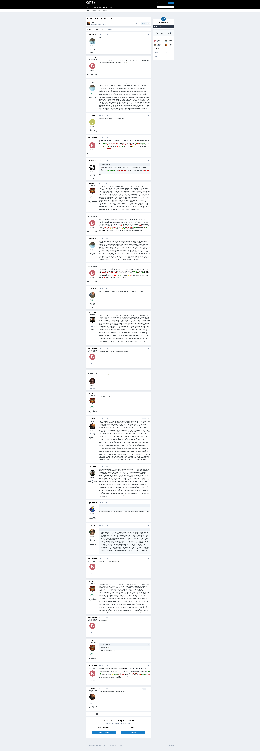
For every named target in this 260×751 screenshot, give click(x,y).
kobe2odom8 (92, 34)
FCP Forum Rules (158, 26)
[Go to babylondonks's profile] (92, 66)
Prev (90, 29)
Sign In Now (133, 732)
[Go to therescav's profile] (92, 381)
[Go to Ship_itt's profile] (92, 532)
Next (102, 29)
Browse (105, 7)
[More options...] (149, 34)
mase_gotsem (92, 502)
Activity (110, 7)
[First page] (87, 29)
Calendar (94, 10)
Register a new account (104, 732)
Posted (103, 34)
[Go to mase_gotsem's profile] (92, 509)
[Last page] (105, 29)
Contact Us (130, 749)
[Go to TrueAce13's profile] (92, 295)
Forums (87, 10)
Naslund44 (92, 312)
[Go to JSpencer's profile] (92, 122)
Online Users (105, 10)
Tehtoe (94, 22)
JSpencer (92, 115)
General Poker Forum (102, 24)
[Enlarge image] (126, 62)
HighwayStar (92, 160)
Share (137, 23)
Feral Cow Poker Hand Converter (106, 222)
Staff (99, 10)
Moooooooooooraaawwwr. (107, 140)
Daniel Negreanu (97, 7)
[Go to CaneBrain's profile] (92, 190)
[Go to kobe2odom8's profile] (92, 41)
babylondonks (92, 57)
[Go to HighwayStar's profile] (92, 167)
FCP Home (89, 7)
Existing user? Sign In (161, 2)
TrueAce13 (92, 288)
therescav (92, 372)
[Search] (172, 7)
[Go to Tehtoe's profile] (88, 23)
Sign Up (171, 2)
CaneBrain (92, 183)
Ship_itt (92, 525)
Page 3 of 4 (110, 29)
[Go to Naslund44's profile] (92, 320)
